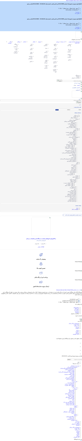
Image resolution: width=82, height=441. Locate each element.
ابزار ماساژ (73, 164)
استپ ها (74, 138)
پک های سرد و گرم (72, 141)
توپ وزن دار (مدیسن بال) (70, 150)
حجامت (76, 128)
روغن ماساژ (71, 410)
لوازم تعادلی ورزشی (71, 193)
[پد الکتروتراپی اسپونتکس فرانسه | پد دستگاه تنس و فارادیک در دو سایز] (41, 226)
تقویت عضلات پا (70, 145)
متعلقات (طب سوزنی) (71, 134)
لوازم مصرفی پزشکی (68, 121)
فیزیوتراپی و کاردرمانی (73, 137)
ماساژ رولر (73, 169)
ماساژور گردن (70, 174)
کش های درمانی (72, 155)
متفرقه (76, 175)
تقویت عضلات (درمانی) (71, 144)
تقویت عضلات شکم (69, 185)
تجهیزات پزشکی (72, 120)
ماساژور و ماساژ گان (71, 161)
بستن (80, 104)
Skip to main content (78, 0)
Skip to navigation (70, 0)
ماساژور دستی (73, 160)
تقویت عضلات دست (69, 146)
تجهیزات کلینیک (73, 143)
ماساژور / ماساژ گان (71, 195)
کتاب (77, 162)
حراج (77, 208)
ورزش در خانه (73, 197)
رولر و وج (74, 154)
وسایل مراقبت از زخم (71, 127)
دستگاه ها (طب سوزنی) (71, 132)
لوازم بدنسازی (73, 192)
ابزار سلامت (75, 116)
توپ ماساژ (73, 149)
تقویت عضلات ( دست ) (68, 183)
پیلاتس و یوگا (73, 180)
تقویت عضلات (73, 181)
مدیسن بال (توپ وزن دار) (70, 196)
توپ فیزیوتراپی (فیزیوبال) (70, 148)
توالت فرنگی (73, 117)
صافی (57, 109)
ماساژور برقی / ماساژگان (70, 170)
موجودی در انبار (75, 209)
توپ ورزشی (73, 186)
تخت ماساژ (73, 167)
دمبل (75, 189)
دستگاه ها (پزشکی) (72, 123)
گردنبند (74, 156)
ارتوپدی (75, 405)
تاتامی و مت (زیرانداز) (69, 393)
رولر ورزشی (73, 190)
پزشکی (76, 118)
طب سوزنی (75, 129)
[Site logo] (79, 37)
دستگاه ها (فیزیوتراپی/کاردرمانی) (69, 152)
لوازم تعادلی (73, 157)
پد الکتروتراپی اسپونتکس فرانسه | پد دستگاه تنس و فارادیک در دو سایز (41, 238)
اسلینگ (74, 139)
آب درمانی (76, 115)
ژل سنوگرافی (73, 125)
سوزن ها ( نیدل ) (72, 133)
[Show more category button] (5, 41)
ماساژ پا (71, 173)
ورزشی (76, 178)
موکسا (74, 135)
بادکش (74, 131)
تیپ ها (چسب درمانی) (71, 151)
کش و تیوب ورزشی (72, 191)
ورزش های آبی (73, 198)
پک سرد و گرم (73, 179)
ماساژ (77, 163)
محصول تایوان (75, 177)
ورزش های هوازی (72, 199)
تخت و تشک (73, 122)
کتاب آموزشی (74, 420)
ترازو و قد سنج (71, 394)
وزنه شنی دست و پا (72, 201)
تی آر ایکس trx (73, 187)
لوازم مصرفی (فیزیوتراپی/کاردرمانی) (68, 158)
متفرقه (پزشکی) (72, 126)
